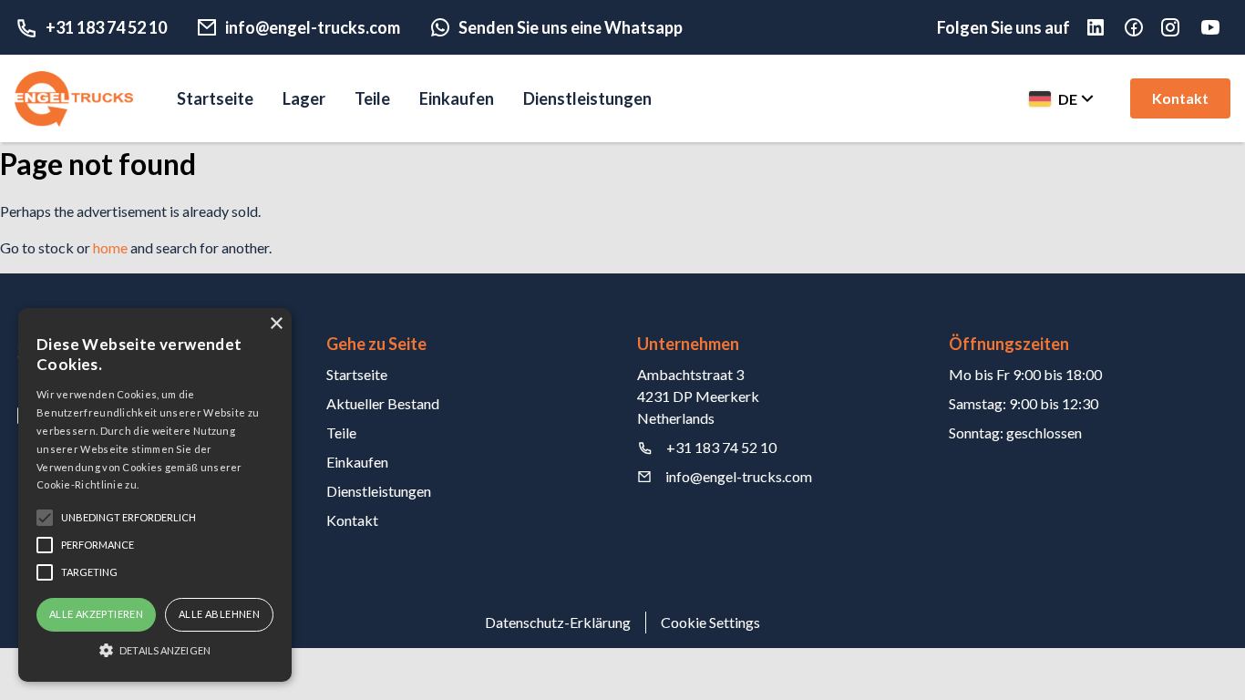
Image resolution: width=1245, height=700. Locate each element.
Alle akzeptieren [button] (96, 614)
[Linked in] (1105, 27)
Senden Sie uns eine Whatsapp (570, 27)
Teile (372, 98)
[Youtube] (1214, 27)
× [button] (276, 324)
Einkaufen (456, 98)
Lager (304, 98)
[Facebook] (1143, 27)
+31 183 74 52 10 (106, 27)
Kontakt (1180, 98)
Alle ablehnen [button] (219, 614)
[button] (154, 650)
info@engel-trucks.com (312, 27)
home (110, 247)
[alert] (155, 495)
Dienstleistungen (587, 98)
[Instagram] (1179, 27)
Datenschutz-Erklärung (558, 622)
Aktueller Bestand (382, 403)
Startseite (215, 98)
